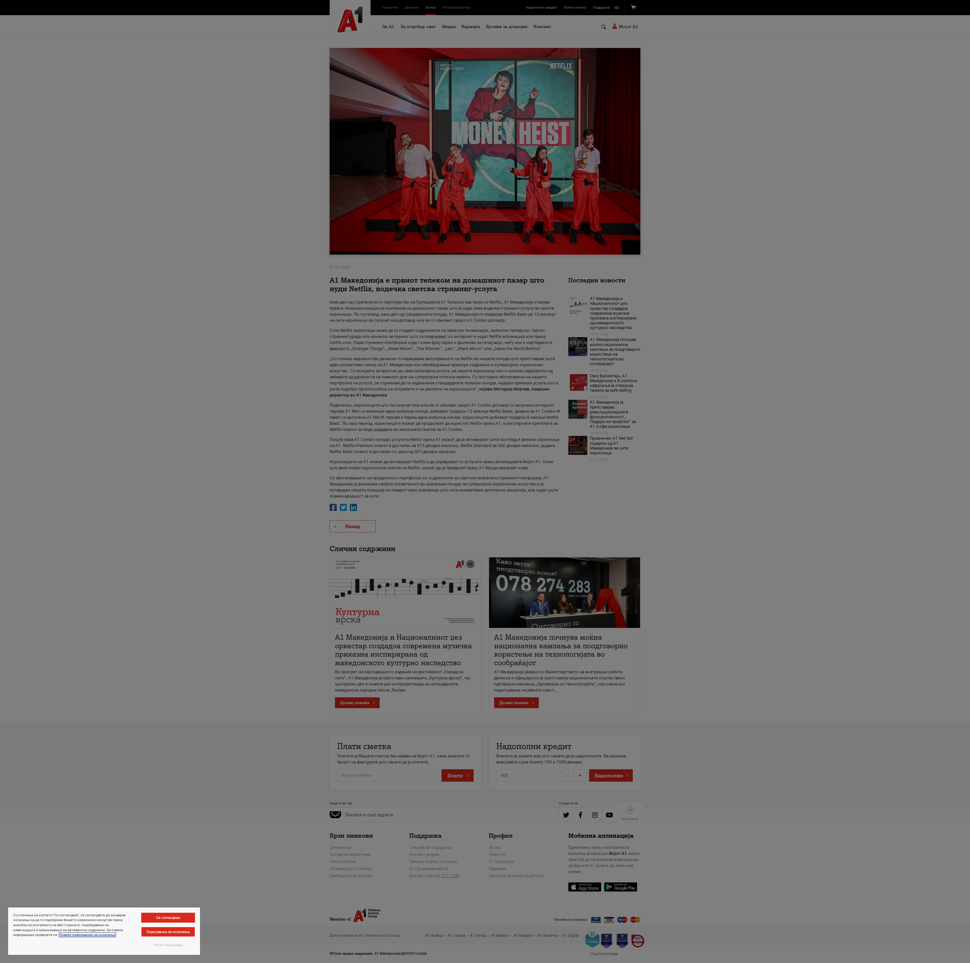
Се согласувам (168, 918)
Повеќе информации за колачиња (87, 935)
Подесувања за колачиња (168, 932)
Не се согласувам (168, 945)
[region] (104, 931)
